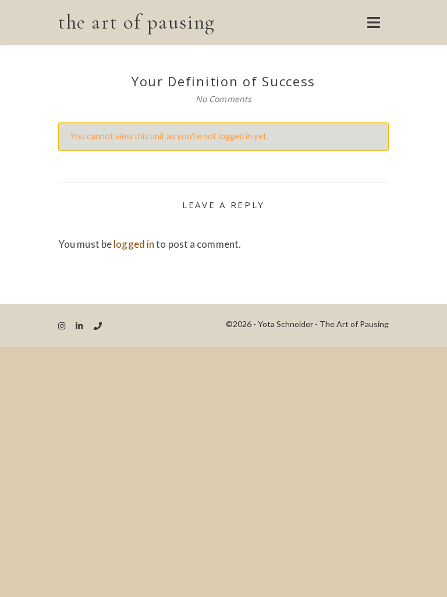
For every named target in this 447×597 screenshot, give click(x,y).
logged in (133, 244)
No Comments (223, 98)
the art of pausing (136, 22)
